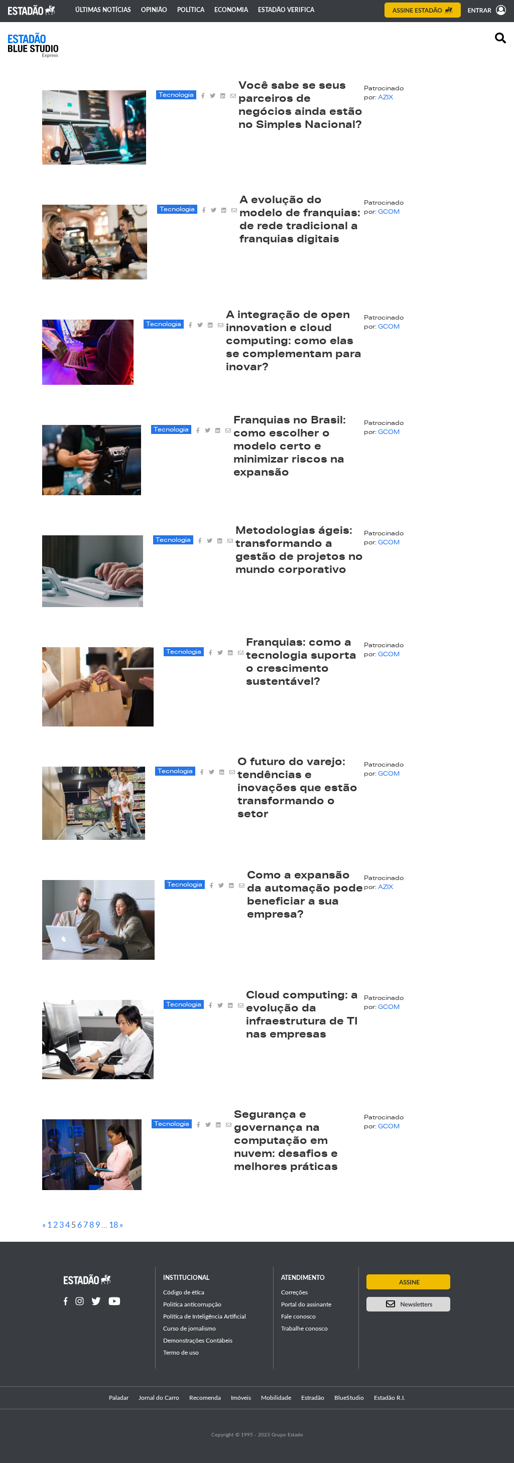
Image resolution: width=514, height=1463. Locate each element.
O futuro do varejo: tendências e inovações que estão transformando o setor (297, 789)
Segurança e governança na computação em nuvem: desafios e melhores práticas (286, 1142)
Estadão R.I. (389, 1398)
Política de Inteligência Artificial (204, 1316)
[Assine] (422, 10)
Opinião (154, 10)
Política (190, 10)
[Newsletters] (408, 1304)
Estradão (312, 1398)
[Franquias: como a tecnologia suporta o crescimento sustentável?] (98, 723)
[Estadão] (31, 10)
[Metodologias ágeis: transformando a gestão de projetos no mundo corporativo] (92, 604)
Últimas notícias (103, 10)
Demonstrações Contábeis (197, 1341)
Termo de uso (181, 1353)
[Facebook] (66, 1301)
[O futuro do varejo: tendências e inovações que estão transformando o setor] (93, 836)
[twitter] (212, 94)
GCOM (389, 212)
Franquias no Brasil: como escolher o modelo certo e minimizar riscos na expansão (289, 447)
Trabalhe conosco (304, 1329)
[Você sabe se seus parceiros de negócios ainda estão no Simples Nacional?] (94, 161)
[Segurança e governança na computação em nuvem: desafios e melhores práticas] (92, 1187)
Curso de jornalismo (189, 1329)
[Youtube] (114, 1301)
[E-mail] (233, 94)
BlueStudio (349, 1398)
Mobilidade (276, 1398)
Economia (231, 10)
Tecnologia (176, 95)
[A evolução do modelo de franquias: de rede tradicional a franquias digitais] (94, 276)
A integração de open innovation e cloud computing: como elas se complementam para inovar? (293, 342)
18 (113, 1224)
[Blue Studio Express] (33, 45)
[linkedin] (222, 94)
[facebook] (203, 94)
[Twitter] (96, 1301)
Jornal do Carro (159, 1398)
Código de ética (183, 1292)
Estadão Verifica (286, 10)
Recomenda (205, 1398)
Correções (294, 1292)
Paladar (118, 1398)
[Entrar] (484, 10)
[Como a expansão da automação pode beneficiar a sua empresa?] (98, 956)
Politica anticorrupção (192, 1304)
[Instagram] (79, 1301)
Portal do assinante (306, 1304)
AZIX (385, 98)
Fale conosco (298, 1316)
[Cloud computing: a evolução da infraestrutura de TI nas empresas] (98, 1076)
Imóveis (241, 1398)
